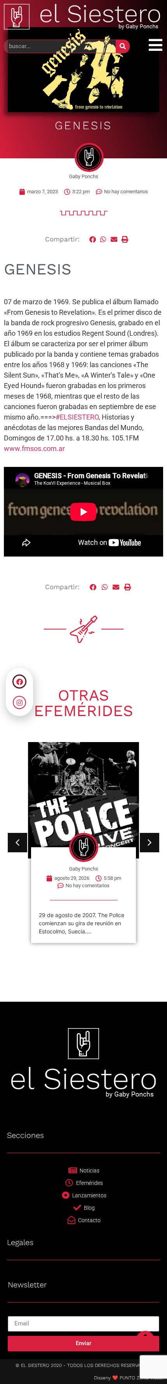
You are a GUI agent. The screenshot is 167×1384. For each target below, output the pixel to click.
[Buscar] (122, 46)
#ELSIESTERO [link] (77, 417)
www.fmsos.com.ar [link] (34, 448)
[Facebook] (19, 681)
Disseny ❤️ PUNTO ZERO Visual (128, 1378)
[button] (92, 239)
